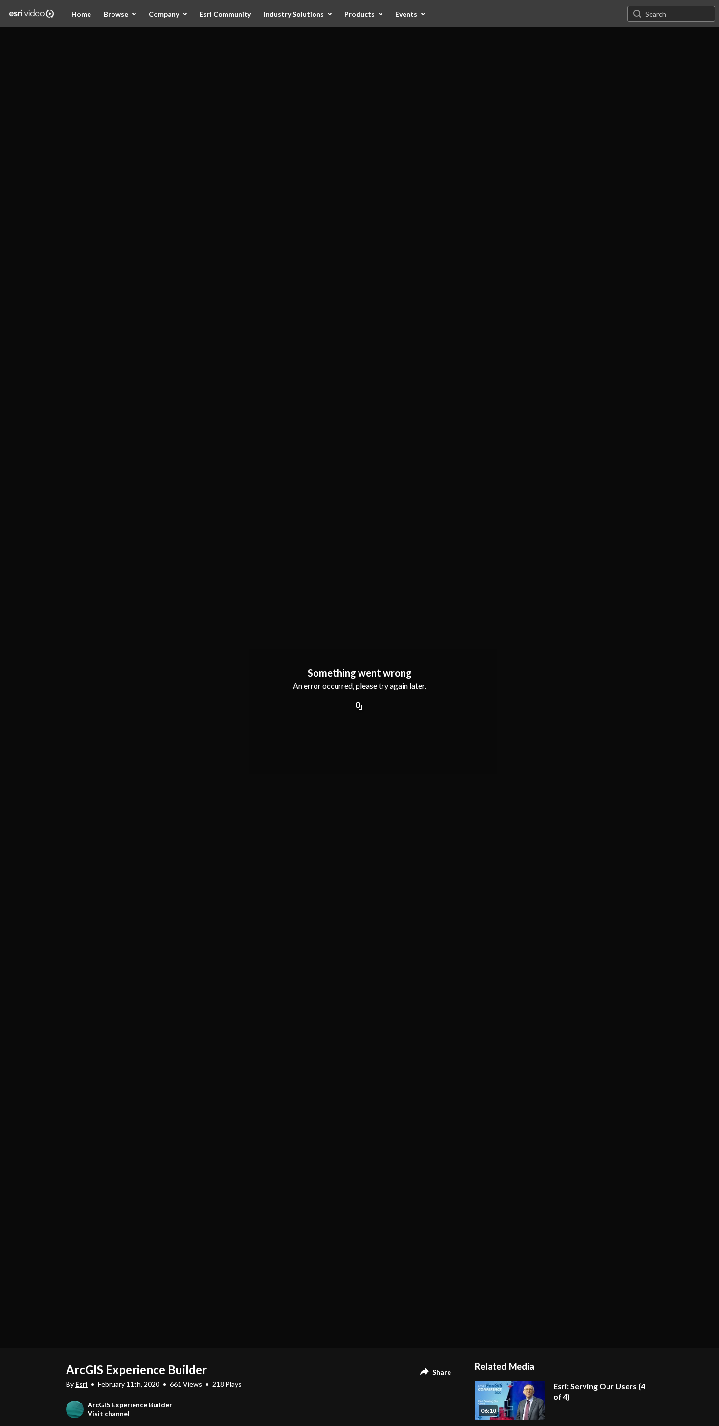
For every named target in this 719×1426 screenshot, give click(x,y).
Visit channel (109, 1413)
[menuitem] (81, 14)
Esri (81, 1384)
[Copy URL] (359, 706)
